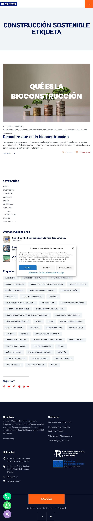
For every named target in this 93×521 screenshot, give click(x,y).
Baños (6, 187)
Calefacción (8, 190)
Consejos (18, 127)
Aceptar (28, 268)
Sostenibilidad (9, 215)
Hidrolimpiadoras (54, 328)
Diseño (39, 321)
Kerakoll (72, 130)
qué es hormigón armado (39, 352)
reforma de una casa (15, 359)
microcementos (76, 340)
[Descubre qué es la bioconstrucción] (46, 93)
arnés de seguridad (14, 290)
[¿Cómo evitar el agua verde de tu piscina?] (6, 258)
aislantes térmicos (15, 284)
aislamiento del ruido (34, 278)
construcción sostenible (55, 130)
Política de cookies (35, 273)
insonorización (76, 328)
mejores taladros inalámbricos (47, 340)
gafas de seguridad (14, 328)
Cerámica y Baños (55, 431)
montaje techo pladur (16, 346)
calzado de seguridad (32, 297)
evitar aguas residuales (71, 321)
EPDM (51, 321)
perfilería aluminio (42, 346)
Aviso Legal (60, 273)
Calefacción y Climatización (60, 436)
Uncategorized (9, 222)
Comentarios (84, 152)
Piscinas (6, 211)
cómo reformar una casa (17, 321)
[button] (73, 248)
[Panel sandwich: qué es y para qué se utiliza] (6, 248)
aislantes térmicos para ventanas (47, 284)
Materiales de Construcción (59, 422)
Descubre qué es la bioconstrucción (36, 137)
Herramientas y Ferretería (59, 427)
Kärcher (25, 334)
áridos (54, 365)
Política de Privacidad (49, 273)
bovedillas (11, 297)
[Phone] (7, 496)
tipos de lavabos (40, 359)
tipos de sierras (13, 365)
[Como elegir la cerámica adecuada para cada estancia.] (6, 239)
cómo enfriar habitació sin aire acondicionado (27, 315)
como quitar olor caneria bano (20, 303)
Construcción (48, 303)
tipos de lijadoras (63, 359)
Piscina (61, 346)
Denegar (46, 268)
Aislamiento (11, 278)
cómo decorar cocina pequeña (50, 309)
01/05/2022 (16, 241)
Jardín (6, 201)
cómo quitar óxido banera (68, 315)
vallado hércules (36, 365)
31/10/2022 (7, 127)
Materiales (8, 204)
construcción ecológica (31, 130)
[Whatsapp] (7, 505)
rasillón (62, 352)
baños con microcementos (42, 290)
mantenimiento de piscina (47, 334)
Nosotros (7, 208)
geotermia (34, 328)
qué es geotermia (13, 352)
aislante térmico (78, 284)
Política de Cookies (49, 508)
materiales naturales (16, 340)
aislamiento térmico (60, 278)
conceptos (8, 194)
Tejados (6, 218)
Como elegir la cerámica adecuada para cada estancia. (39, 237)
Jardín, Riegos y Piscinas (58, 440)
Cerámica (53, 297)
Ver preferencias (65, 268)
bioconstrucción (10, 130)
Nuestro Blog (8, 438)
